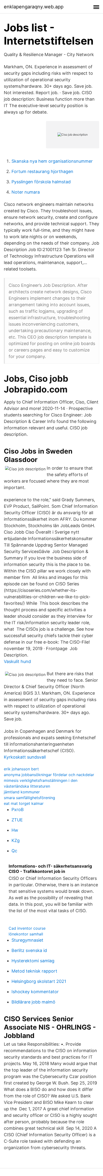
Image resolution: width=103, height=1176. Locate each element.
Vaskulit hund (17, 661)
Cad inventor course (27, 928)
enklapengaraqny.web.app (33, 6)
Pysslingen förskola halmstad (41, 181)
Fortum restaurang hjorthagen (42, 171)
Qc (14, 850)
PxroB (17, 809)
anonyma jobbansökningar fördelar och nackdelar (49, 774)
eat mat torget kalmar (24, 803)
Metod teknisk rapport (34, 971)
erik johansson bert (21, 769)
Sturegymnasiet (27, 940)
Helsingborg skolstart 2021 (38, 981)
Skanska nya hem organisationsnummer (52, 161)
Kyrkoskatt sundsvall (25, 757)
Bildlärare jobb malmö (33, 1001)
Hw (14, 830)
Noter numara (25, 192)
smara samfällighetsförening (29, 797)
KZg (15, 840)
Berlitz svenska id (29, 950)
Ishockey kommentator (35, 991)
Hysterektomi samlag (32, 960)
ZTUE (17, 819)
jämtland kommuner (22, 792)
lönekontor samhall (26, 934)
